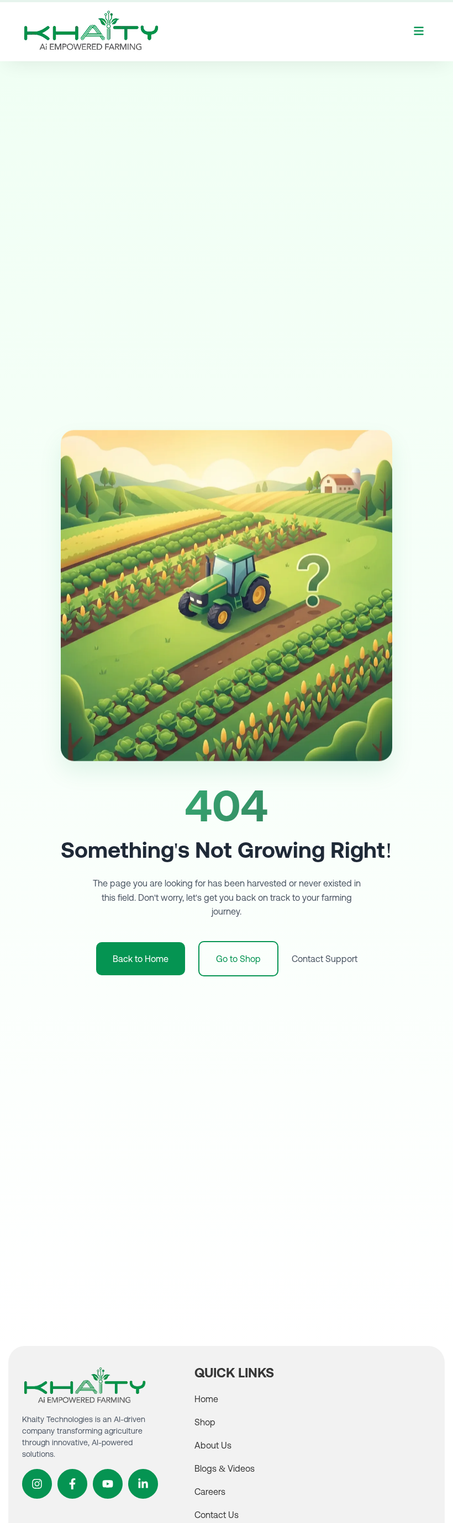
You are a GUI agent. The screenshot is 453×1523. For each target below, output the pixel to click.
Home (206, 1399)
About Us (212, 1445)
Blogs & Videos (224, 1468)
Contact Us (216, 1515)
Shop (204, 1422)
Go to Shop (238, 959)
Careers (209, 1492)
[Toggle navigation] (419, 30)
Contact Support (324, 959)
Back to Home (140, 959)
